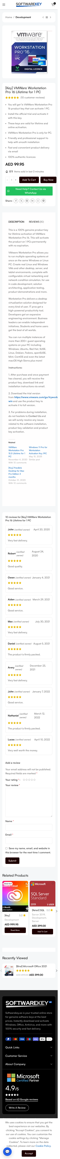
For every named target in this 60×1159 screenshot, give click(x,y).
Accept (29, 1153)
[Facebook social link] (16, 201)
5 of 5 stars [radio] (34, 780)
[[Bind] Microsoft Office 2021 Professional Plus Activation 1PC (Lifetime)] (9, 970)
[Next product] (50, 17)
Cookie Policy (43, 1145)
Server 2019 (38, 914)
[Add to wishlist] (25, 883)
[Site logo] (29, 4)
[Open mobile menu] (4, 5)
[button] (42, 931)
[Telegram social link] (43, 201)
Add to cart (29, 179)
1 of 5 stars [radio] (24, 780)
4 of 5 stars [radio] (31, 780)
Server (35, 921)
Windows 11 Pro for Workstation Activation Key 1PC (38, 450)
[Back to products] (47, 17)
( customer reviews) (33, 97)
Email (9, 834)
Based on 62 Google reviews (21, 1099)
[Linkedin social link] (32, 201)
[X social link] (21, 201)
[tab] (16, 221)
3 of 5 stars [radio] (29, 780)
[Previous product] (43, 17)
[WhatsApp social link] (38, 201)
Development (23, 17)
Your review (12, 785)
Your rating (12, 780)
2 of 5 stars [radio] (26, 780)
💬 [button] (7, 1151)
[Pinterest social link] (27, 201)
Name (9, 821)
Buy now (48, 179)
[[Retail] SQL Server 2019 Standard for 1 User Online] (43, 894)
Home (8, 17)
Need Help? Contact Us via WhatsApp (31, 190)
